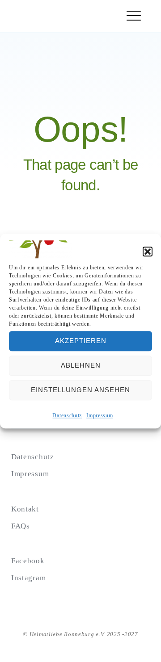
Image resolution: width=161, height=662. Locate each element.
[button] (147, 251)
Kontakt (25, 509)
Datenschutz (67, 415)
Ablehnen (81, 365)
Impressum (99, 415)
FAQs (20, 526)
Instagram (28, 578)
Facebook (28, 561)
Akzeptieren (80, 341)
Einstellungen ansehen (80, 390)
